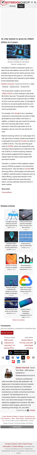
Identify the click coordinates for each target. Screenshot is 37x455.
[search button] (30, 2)
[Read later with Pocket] (33, 357)
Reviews (13, 6)
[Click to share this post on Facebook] (7, 358)
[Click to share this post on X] (23, 357)
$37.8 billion (23, 141)
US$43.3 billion (7, 93)
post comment (8, 333)
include (27, 169)
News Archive (20, 418)
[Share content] (3, 357)
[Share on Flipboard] (13, 361)
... (34, 6)
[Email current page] (24, 362)
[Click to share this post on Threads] (13, 358)
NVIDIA (10, 146)
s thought (17, 113)
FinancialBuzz (7, 192)
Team (20, 444)
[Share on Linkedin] (18, 361)
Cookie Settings (17, 446)
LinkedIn (32, 410)
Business (5, 87)
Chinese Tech (25, 87)
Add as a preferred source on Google (20, 352)
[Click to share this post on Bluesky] (18, 358)
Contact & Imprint (11, 444)
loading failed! (5, 427)
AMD (32, 84)
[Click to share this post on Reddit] (28, 357)
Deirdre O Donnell (7, 84)
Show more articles (19, 320)
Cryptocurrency (14, 87)
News (21, 6)
